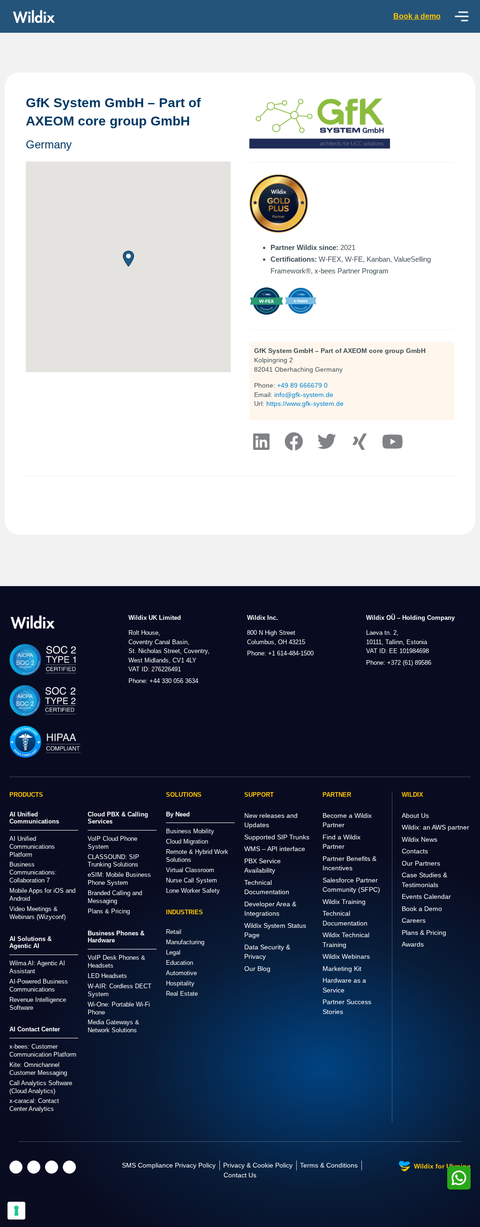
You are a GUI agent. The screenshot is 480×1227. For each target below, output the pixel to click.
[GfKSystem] (294, 441)
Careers (414, 920)
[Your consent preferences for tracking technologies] (16, 1211)
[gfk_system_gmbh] (326, 441)
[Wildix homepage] (34, 16)
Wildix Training (344, 901)
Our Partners (421, 863)
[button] (128, 259)
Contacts (415, 851)
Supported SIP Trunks (276, 837)
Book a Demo (422, 908)
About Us (415, 815)
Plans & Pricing (424, 932)
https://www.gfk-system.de (305, 403)
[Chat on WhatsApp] (459, 1178)
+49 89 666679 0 (302, 385)
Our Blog (257, 968)
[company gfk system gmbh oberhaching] (261, 441)
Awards (413, 944)
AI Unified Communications (34, 818)
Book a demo (417, 16)
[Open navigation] (462, 16)
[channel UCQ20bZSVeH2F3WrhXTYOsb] (392, 441)
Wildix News (419, 839)
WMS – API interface (274, 848)
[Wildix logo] (32, 622)
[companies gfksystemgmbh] (359, 441)
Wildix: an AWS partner (435, 827)
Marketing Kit (341, 968)
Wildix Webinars (346, 956)
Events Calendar (426, 896)
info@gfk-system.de (303, 394)
